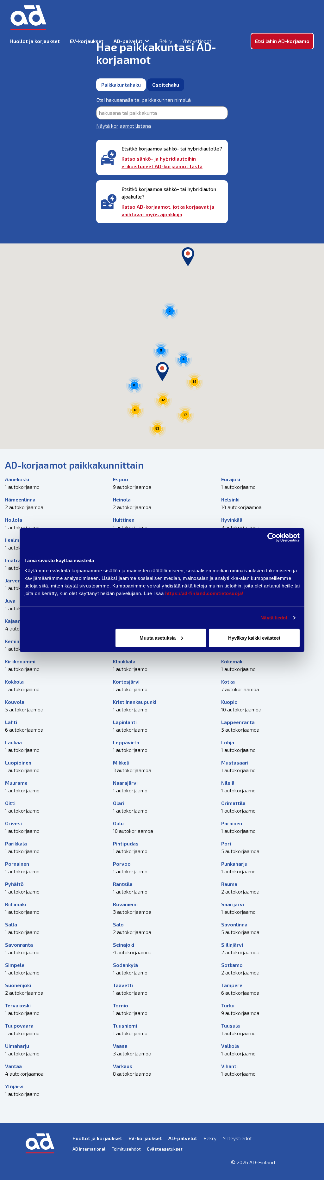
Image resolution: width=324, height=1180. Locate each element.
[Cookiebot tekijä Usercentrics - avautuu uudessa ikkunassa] (272, 537)
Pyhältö (14, 884)
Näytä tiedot (273, 617)
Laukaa (13, 742)
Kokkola (14, 682)
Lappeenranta (238, 722)
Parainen (231, 823)
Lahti (11, 722)
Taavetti (123, 985)
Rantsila (123, 884)
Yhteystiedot (196, 41)
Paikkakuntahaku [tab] (121, 85)
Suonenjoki (18, 985)
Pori (226, 843)
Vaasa (120, 1046)
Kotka (228, 682)
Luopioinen (18, 762)
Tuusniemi (125, 1026)
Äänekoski (17, 479)
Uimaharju (17, 1046)
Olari (118, 803)
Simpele (14, 965)
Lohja (227, 742)
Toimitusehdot (126, 1149)
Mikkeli (121, 762)
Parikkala (16, 843)
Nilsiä (227, 783)
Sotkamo (232, 965)
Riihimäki (15, 904)
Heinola (122, 499)
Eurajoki (230, 479)
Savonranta (19, 945)
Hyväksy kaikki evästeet (254, 637)
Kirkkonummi (20, 661)
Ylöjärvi (14, 1086)
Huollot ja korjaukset (35, 41)
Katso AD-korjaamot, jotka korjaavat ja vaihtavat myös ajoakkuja (168, 210)
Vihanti (229, 1066)
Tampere (231, 985)
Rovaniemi (125, 904)
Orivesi (13, 823)
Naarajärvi (125, 783)
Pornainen (17, 864)
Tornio (120, 1005)
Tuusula (230, 1026)
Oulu (118, 823)
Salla (11, 924)
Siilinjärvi (232, 945)
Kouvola (14, 702)
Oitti (10, 803)
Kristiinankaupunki (134, 702)
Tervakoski (18, 1005)
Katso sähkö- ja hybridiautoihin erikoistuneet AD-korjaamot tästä (162, 162)
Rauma (229, 884)
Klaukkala (124, 661)
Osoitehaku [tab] (165, 85)
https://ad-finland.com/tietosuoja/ (204, 593)
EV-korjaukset (86, 41)
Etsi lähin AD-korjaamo (282, 41)
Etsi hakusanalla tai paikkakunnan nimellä (143, 100)
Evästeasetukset (165, 1149)
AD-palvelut (128, 41)
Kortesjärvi (126, 682)
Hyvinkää (231, 520)
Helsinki (230, 499)
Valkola (230, 1046)
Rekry (165, 41)
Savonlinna (234, 924)
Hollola (13, 520)
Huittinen (123, 520)
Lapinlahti (125, 722)
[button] (188, 257)
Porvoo (122, 864)
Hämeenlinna (20, 499)
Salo (118, 924)
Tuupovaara (19, 1026)
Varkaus (122, 1066)
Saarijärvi (232, 904)
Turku (227, 1005)
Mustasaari (234, 762)
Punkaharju (234, 864)
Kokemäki (232, 661)
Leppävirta (126, 742)
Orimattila (233, 803)
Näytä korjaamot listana (123, 126)
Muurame (16, 783)
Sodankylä (125, 965)
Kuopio (229, 702)
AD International (88, 1149)
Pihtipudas (126, 843)
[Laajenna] (147, 41)
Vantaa (13, 1066)
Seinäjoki (123, 945)
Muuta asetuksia (158, 637)
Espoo (120, 479)
